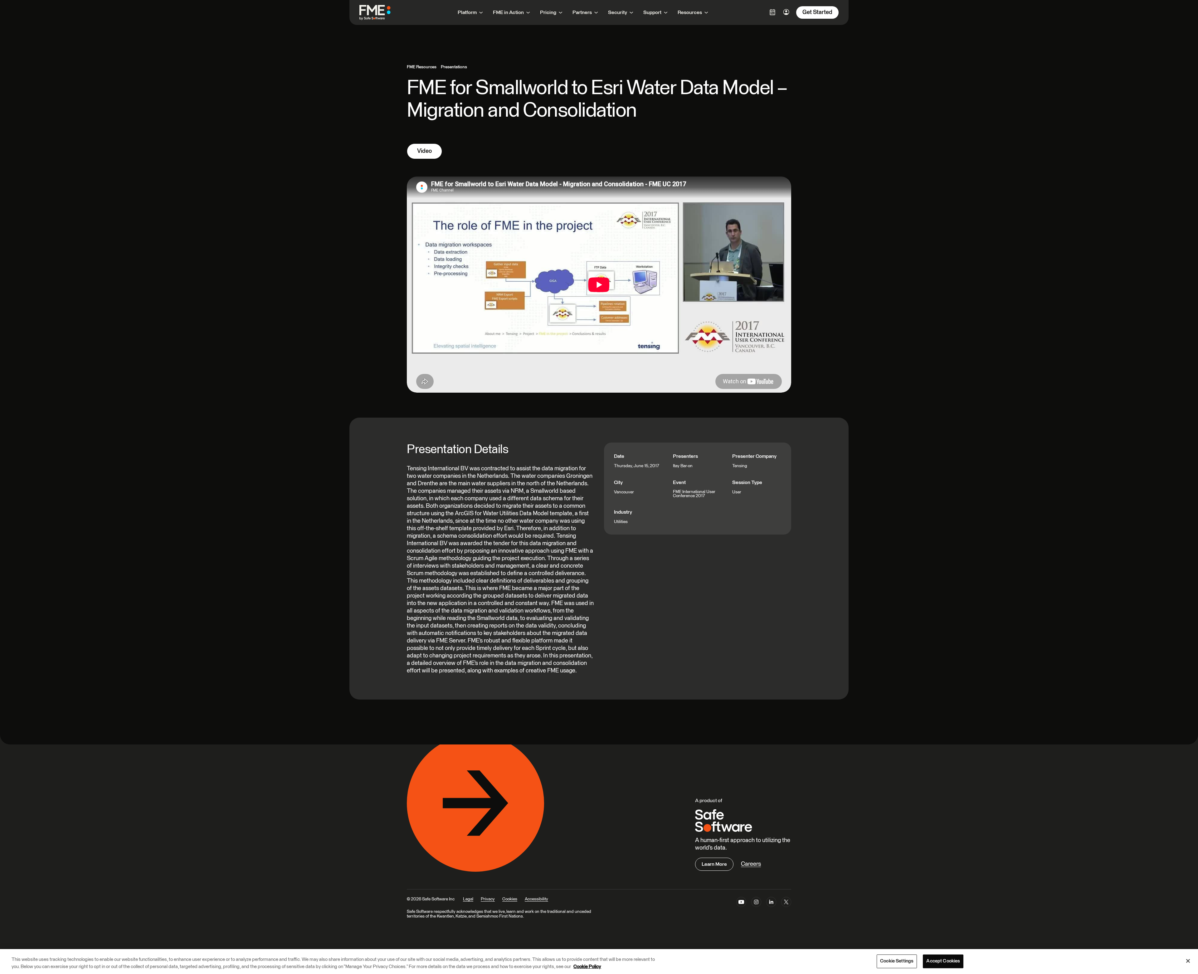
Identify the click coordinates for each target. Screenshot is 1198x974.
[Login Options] (772, 12)
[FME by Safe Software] (381, 12)
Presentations (454, 67)
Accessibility (536, 899)
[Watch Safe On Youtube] (741, 903)
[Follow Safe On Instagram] (756, 903)
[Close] (1188, 961)
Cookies (509, 899)
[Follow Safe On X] (786, 903)
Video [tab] (424, 151)
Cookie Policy (587, 966)
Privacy (488, 899)
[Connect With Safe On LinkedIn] (771, 903)
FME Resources (421, 67)
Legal (468, 899)
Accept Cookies (943, 961)
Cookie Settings (896, 961)
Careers (751, 864)
